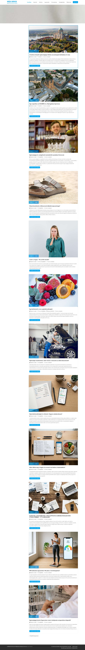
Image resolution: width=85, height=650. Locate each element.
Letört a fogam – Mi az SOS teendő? (39, 259)
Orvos (39, 261)
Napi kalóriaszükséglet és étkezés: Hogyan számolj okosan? (45, 414)
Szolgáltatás (62, 2)
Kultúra (40, 2)
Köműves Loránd (33, 56)
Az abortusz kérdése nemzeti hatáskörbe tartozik (61, 646)
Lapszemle (46, 2)
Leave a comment (47, 56)
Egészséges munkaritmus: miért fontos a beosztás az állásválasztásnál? (49, 360)
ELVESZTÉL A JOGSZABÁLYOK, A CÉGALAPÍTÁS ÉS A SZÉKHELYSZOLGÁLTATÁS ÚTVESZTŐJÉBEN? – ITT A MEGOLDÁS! (50, 516)
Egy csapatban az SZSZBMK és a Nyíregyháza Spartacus (44, 104)
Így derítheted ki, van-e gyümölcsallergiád (40, 309)
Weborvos (69, 2)
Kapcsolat (75, 2)
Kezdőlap (29, 2)
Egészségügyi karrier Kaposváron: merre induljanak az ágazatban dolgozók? (50, 620)
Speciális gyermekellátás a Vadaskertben (69, 648)
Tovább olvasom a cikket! (34, 65)
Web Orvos (12, 1)
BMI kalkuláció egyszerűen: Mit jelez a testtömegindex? (44, 570)
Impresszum (74, 646)
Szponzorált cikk (51, 311)
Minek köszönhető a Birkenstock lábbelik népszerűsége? (44, 206)
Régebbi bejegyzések (34, 635)
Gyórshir (35, 2)
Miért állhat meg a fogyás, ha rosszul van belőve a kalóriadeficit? (47, 467)
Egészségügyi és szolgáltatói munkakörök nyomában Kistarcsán (46, 155)
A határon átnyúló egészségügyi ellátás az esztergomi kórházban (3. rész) (49, 55)
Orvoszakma (54, 2)
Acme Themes (30, 646)
